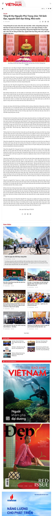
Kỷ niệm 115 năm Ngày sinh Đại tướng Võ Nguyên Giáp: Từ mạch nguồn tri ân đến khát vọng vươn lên (37, 284)
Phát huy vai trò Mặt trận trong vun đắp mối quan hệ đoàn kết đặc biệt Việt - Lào (38, 326)
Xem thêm (7, 224)
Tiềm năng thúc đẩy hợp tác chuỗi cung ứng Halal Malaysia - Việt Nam (14, 326)
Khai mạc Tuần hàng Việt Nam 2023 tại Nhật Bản (41, 341)
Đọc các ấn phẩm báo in (10, 361)
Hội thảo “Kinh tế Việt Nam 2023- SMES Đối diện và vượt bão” (18, 342)
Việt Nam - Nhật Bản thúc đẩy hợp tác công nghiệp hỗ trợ (18, 347)
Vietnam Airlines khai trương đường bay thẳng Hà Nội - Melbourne (18, 354)
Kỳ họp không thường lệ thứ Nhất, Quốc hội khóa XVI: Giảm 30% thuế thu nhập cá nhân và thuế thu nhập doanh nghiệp (14, 305)
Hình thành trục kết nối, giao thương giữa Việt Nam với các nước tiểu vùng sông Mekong (42, 348)
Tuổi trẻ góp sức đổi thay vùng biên (16, 257)
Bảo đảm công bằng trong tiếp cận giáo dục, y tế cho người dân (14, 283)
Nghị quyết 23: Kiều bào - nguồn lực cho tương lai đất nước (37, 304)
